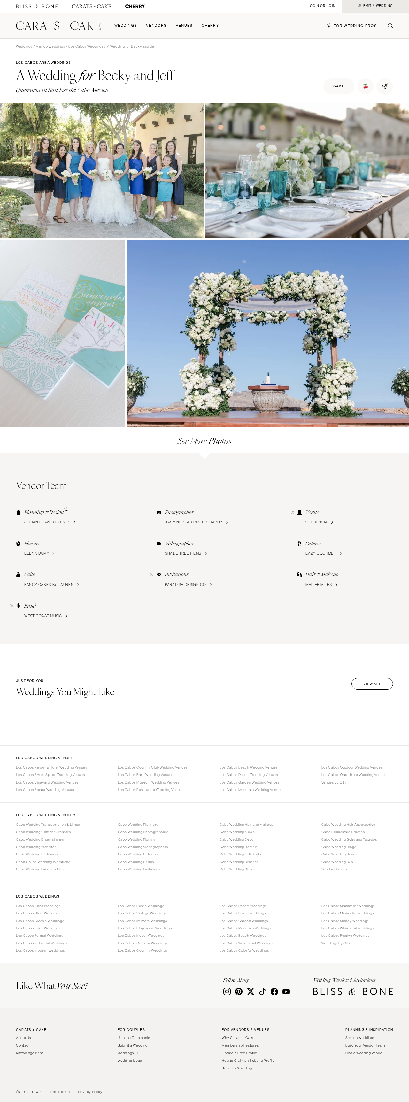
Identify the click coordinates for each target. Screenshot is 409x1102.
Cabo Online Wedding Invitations (43, 862)
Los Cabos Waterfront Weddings (246, 943)
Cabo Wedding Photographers (143, 832)
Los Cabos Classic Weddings (40, 921)
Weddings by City (336, 943)
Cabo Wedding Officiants (240, 854)
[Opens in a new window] (37, 6)
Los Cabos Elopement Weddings (145, 928)
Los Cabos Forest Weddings (243, 913)
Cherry (210, 26)
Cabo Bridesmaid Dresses (343, 832)
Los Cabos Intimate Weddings (142, 921)
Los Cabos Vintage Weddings (142, 913)
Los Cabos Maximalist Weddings (348, 906)
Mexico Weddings (50, 46)
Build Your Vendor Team (365, 1045)
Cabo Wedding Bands (339, 854)
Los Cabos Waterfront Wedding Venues (354, 775)
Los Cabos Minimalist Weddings (347, 913)
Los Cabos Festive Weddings (345, 935)
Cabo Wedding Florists (136, 839)
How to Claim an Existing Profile (248, 1060)
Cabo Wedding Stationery (37, 854)
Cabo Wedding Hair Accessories (348, 824)
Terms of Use (61, 1092)
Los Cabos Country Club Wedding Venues (153, 767)
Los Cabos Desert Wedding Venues (249, 775)
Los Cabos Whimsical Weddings (347, 928)
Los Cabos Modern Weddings (40, 950)
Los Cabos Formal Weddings (39, 935)
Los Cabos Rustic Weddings (141, 906)
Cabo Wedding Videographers (143, 847)
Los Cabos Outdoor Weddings (142, 943)
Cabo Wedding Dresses (239, 862)
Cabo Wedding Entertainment (40, 839)
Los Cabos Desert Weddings (243, 906)
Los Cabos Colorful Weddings (244, 950)
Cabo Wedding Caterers (138, 854)
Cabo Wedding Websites (36, 847)
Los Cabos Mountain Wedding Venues (251, 790)
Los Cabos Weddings (85, 46)
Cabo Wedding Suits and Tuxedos (349, 839)
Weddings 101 (129, 1053)
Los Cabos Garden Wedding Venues (250, 782)
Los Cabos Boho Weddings (38, 906)
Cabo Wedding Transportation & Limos (48, 824)
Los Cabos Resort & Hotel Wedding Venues (51, 767)
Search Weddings (360, 1037)
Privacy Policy (90, 1092)
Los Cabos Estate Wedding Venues (45, 790)
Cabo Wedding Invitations (139, 869)
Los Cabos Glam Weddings (38, 913)
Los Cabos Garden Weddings (244, 921)
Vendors (156, 26)
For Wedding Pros (355, 26)
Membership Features (240, 1045)
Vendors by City (334, 869)
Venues (184, 26)
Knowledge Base (30, 1053)
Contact (22, 1045)
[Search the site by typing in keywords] (388, 26)
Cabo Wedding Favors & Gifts (40, 869)
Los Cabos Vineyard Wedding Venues (47, 782)
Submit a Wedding (133, 1045)
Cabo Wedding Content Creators (43, 832)
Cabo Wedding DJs (337, 862)
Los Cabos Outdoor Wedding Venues (351, 767)
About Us (23, 1037)
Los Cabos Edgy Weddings (38, 928)
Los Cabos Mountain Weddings (245, 928)
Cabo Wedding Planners (138, 824)
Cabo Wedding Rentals (239, 847)
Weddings (125, 26)
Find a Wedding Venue (363, 1053)
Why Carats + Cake (238, 1037)
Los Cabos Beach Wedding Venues (249, 767)
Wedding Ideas (130, 1060)
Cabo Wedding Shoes (237, 869)
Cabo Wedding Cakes (136, 862)
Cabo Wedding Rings (338, 847)
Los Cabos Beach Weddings (243, 935)
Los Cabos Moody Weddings (345, 921)
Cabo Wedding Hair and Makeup (247, 824)
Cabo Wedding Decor (237, 839)
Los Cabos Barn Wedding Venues (145, 775)
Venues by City (334, 782)
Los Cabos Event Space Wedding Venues (50, 775)
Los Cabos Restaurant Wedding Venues (151, 790)
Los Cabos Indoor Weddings (141, 935)
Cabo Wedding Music (237, 832)
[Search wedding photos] (135, 6)
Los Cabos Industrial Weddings (41, 943)
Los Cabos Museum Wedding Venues (149, 782)
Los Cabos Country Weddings (142, 950)
